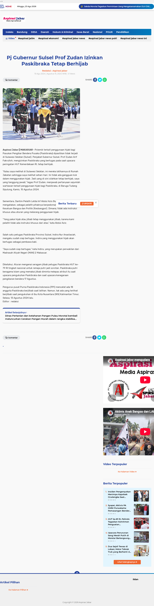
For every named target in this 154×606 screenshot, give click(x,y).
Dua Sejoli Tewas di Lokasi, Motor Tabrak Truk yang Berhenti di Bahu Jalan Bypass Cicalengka (119, 549)
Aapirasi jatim (27, 38)
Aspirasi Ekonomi (49, 38)
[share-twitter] (100, 80)
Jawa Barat (83, 32)
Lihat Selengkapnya (126, 562)
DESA (34, 32)
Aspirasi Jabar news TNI (134, 38)
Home (8, 6)
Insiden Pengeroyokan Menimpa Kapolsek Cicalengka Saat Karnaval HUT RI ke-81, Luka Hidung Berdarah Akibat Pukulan (119, 494)
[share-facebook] (95, 80)
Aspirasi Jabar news (74, 38)
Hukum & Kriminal (63, 32)
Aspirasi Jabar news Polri (103, 38)
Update (87, 203)
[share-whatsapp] (105, 80)
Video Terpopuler (115, 464)
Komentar (13, 338)
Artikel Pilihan (10, 582)
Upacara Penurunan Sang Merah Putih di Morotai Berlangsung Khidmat (118, 535)
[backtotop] (77, 573)
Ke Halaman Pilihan (18, 590)
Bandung (22, 32)
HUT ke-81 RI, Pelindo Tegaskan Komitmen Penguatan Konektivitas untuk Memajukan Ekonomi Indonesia (119, 522)
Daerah (45, 32)
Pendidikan (122, 32)
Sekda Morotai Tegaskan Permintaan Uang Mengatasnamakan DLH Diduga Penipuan (117, 6)
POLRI (109, 32)
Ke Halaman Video (126, 472)
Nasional (97, 32)
